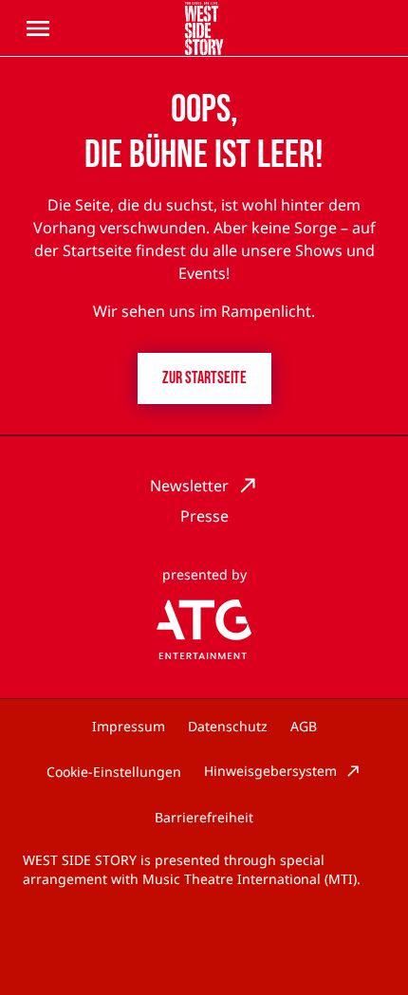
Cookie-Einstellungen (113, 772)
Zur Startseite (204, 378)
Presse (204, 516)
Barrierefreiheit (204, 817)
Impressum (128, 726)
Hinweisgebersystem (270, 771)
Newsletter (189, 485)
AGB (303, 726)
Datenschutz (228, 726)
